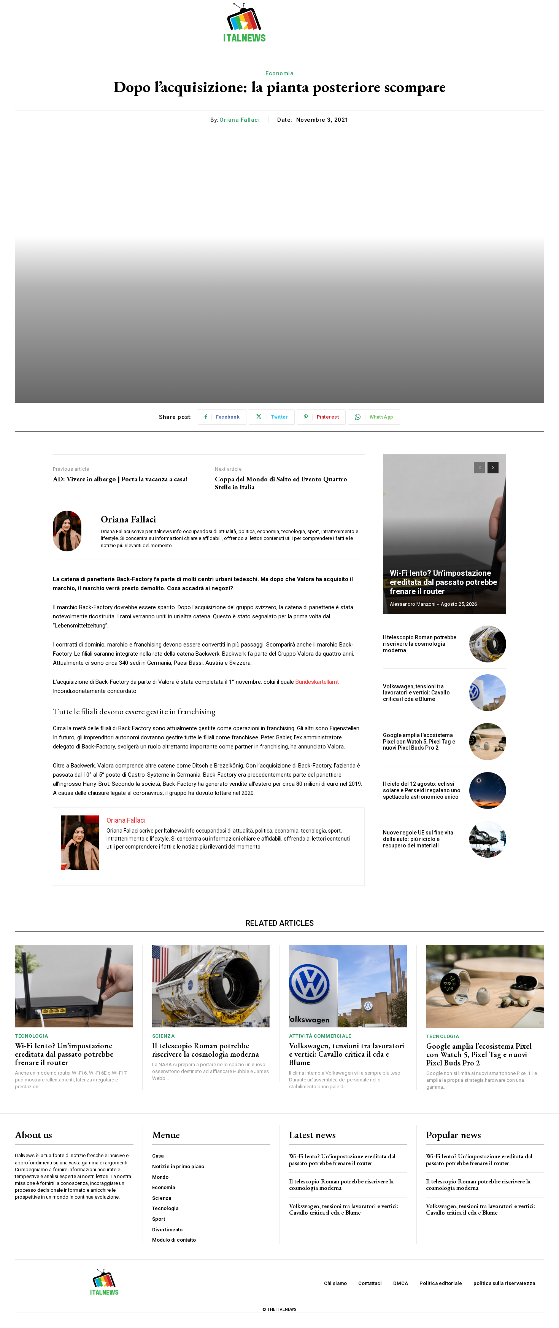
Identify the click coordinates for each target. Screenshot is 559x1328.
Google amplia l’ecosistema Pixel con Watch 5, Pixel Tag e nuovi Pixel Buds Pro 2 (419, 741)
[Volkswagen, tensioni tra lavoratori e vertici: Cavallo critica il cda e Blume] (487, 692)
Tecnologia (31, 1035)
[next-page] (493, 467)
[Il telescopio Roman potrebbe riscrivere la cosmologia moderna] (487, 644)
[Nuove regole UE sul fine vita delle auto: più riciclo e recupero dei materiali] (487, 839)
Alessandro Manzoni (412, 604)
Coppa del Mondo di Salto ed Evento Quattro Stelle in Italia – (281, 483)
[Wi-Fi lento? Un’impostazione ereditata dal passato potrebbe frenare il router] (444, 534)
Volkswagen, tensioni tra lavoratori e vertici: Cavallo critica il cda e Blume (416, 692)
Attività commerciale (320, 1035)
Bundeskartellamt (317, 681)
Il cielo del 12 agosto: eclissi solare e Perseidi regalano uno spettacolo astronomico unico (422, 790)
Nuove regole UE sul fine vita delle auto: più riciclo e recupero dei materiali (418, 839)
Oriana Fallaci (239, 119)
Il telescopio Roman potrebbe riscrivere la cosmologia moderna (419, 643)
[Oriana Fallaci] (71, 531)
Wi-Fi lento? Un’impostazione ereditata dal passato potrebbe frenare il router (443, 582)
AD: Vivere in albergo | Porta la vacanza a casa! (120, 479)
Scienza (163, 1035)
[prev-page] (479, 467)
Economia (279, 73)
